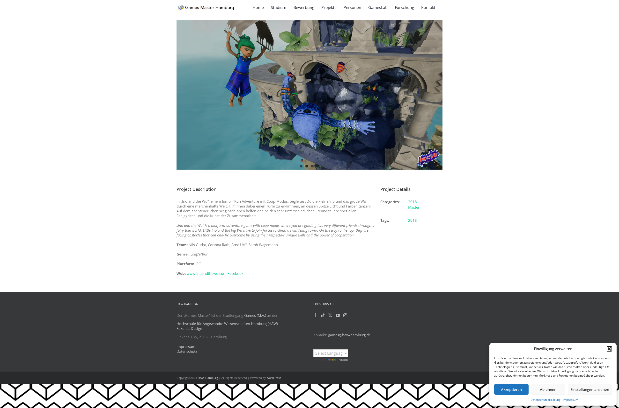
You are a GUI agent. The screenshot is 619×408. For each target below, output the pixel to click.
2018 (412, 201)
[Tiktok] (323, 315)
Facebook (235, 273)
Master (414, 207)
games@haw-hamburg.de (349, 334)
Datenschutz (187, 351)
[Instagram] (345, 315)
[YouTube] (338, 315)
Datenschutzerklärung (545, 400)
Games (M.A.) (255, 315)
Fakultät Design (189, 328)
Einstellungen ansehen (589, 389)
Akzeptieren (511, 389)
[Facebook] (315, 315)
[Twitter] (330, 315)
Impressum (570, 400)
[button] (609, 348)
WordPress (273, 378)
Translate (342, 359)
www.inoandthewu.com (207, 273)
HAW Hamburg (208, 378)
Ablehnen (548, 389)
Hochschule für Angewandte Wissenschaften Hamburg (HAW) (227, 323)
